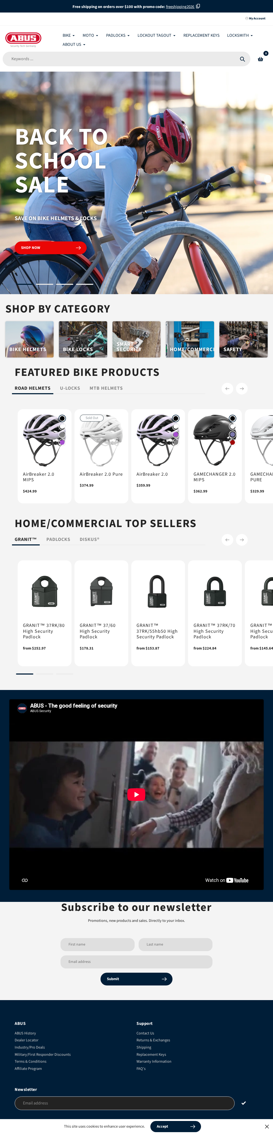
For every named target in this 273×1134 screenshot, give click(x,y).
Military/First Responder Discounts (43, 1054)
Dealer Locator (26, 1040)
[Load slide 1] (24, 285)
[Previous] (227, 389)
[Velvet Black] (62, 418)
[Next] (242, 389)
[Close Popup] (267, 1126)
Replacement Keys (151, 1054)
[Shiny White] (62, 426)
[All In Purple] (62, 442)
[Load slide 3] (64, 285)
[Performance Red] (232, 442)
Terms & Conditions (30, 1061)
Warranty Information (153, 1061)
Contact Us (145, 1033)
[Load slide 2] (44, 285)
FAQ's (141, 1068)
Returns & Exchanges (153, 1040)
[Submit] (243, 1103)
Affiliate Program (28, 1068)
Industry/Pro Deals (30, 1047)
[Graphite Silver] (62, 434)
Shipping (143, 1047)
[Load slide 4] (84, 285)
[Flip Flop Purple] (232, 434)
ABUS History (25, 1033)
